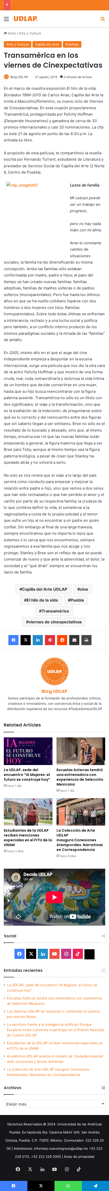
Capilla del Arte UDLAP (44, 589)
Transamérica (55, 610)
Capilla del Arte (47, 44)
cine (84, 589)
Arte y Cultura (30, 33)
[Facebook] (13, 640)
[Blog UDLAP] (25, 18)
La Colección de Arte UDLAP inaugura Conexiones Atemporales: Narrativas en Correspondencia (80, 840)
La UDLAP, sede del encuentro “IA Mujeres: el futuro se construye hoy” (27, 774)
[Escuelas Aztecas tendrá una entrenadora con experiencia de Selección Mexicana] (81, 751)
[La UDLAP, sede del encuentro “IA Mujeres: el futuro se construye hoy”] (28, 751)
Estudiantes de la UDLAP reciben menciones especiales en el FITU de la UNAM (28, 837)
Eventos (72, 44)
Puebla (77, 600)
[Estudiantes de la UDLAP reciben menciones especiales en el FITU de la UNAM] (28, 812)
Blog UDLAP (19, 77)
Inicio (11, 33)
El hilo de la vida (42, 600)
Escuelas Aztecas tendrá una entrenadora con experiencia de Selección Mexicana (80, 777)
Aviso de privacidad (79, 1157)
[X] (26, 640)
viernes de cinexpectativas (55, 621)
